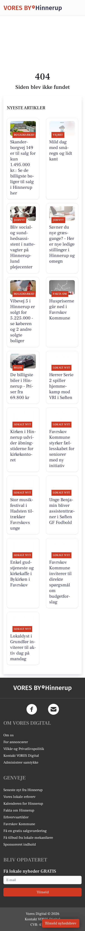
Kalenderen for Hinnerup (23, 803)
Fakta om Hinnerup (18, 810)
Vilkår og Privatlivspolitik (23, 749)
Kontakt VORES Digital (21, 755)
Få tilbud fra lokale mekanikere (28, 837)
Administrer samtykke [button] (20, 762)
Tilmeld (42, 892)
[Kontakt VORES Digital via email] (53, 709)
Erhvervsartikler (16, 817)
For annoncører (15, 742)
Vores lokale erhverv (19, 796)
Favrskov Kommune (19, 824)
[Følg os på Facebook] (31, 709)
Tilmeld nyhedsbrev (60, 923)
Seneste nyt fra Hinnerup (23, 790)
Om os (8, 735)
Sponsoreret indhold (19, 844)
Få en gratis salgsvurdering (25, 831)
